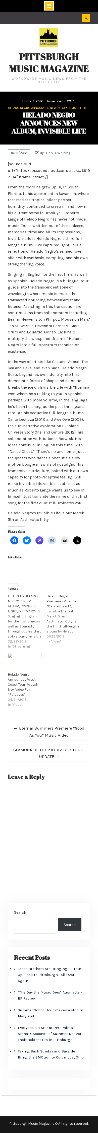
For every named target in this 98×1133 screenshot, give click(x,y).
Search (20, 912)
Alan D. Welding (57, 153)
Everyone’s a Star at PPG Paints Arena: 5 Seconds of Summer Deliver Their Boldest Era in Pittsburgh (49, 1033)
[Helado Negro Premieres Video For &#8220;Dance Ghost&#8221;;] (65, 619)
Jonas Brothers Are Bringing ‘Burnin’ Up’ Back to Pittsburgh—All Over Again (50, 974)
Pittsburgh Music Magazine (49, 62)
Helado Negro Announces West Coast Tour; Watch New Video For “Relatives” (23, 684)
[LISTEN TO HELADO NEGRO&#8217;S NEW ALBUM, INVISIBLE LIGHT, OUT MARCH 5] (27, 621)
